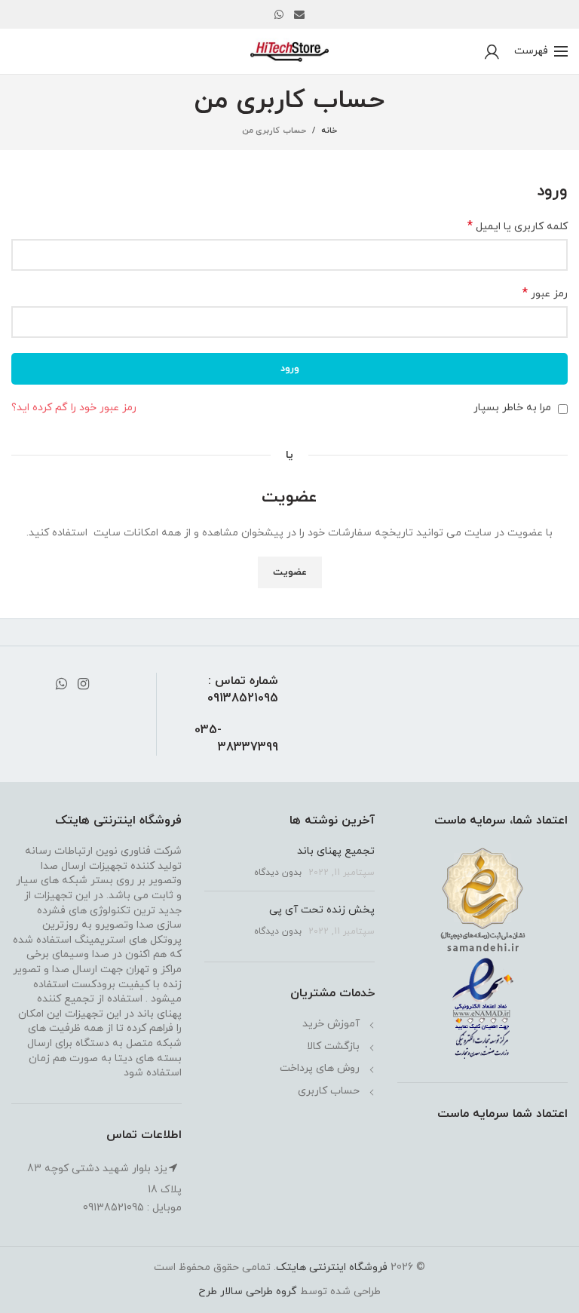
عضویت (290, 572)
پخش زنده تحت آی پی (322, 910)
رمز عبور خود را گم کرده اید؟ (73, 407)
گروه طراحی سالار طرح (247, 1291)
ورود (289, 369)
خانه (329, 130)
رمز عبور (545, 294)
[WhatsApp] (279, 14)
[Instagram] (83, 684)
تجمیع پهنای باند (336, 851)
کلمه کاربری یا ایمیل (517, 227)
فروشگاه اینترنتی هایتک (332, 1267)
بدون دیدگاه (278, 873)
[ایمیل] (299, 14)
